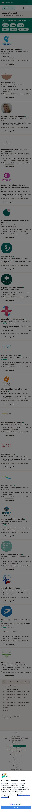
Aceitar (16, 807)
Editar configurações (16, 804)
